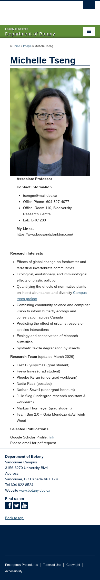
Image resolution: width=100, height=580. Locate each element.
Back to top (14, 518)
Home (16, 46)
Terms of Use (52, 565)
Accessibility (13, 571)
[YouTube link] (24, 507)
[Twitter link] (16, 507)
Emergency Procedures (21, 565)
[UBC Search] (89, 6)
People (27, 46)
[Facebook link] (8, 507)
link (51, 437)
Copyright (73, 565)
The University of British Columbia (36, 10)
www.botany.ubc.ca (34, 490)
